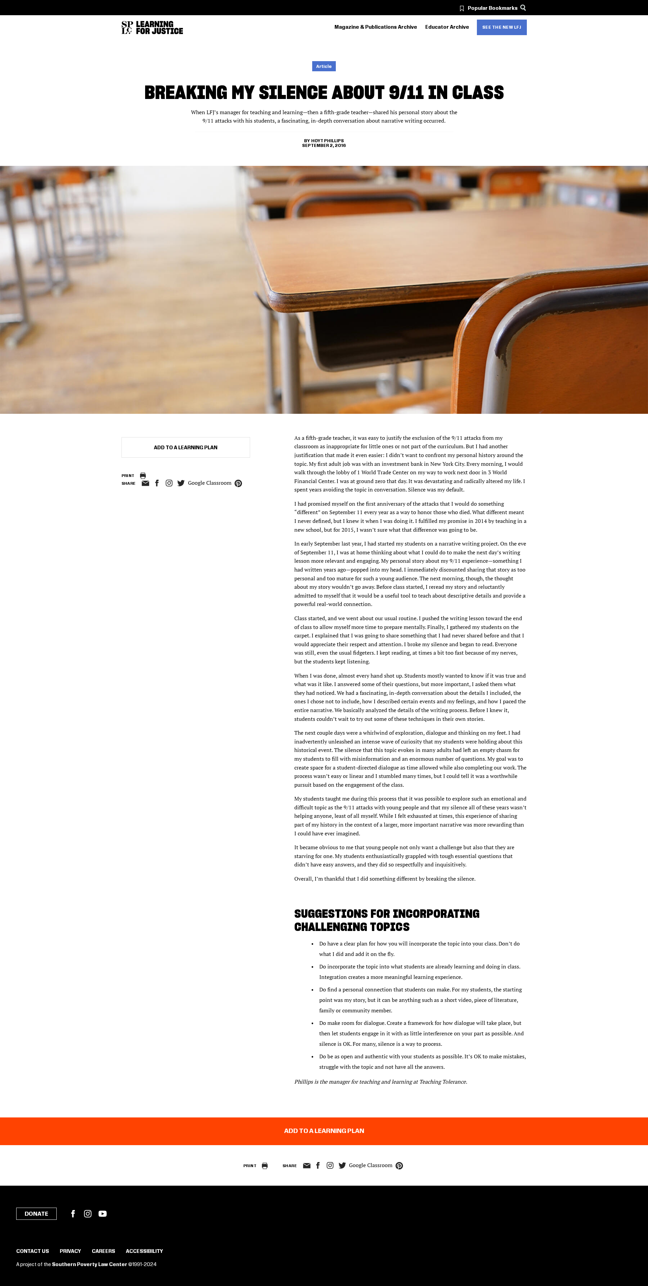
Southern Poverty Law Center (89, 1264)
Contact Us (32, 1251)
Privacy (70, 1251)
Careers (103, 1251)
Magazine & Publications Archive (375, 27)
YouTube (103, 1213)
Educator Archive (447, 27)
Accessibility (144, 1251)
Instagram (169, 483)
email (145, 483)
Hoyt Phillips (327, 141)
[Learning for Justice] (159, 27)
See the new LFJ (501, 27)
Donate (36, 1214)
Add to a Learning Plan (185, 448)
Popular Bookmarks (493, 8)
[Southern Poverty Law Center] (127, 27)
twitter (181, 483)
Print (128, 476)
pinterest (238, 483)
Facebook (73, 1213)
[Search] (523, 7)
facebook (157, 483)
